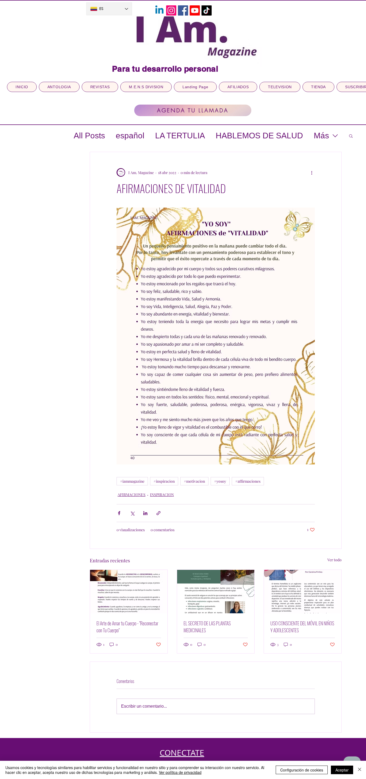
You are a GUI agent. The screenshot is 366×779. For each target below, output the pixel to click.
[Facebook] (183, 10)
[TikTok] (206, 10)
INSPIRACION (162, 494)
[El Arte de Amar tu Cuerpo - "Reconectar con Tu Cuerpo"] (128, 591)
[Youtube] (195, 10)
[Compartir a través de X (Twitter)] (132, 513)
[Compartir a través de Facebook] (119, 513)
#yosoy (220, 481)
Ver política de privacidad (180, 772)
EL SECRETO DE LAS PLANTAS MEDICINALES (207, 627)
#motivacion (194, 481)
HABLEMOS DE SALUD (259, 135)
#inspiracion (164, 481)
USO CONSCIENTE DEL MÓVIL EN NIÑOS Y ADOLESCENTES (302, 627)
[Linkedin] (159, 10)
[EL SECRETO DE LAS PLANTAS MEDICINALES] (216, 591)
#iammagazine (132, 481)
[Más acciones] (311, 172)
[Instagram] (171, 10)
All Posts (89, 135)
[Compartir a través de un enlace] (158, 513)
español (130, 135)
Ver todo (334, 559)
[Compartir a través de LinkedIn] (145, 513)
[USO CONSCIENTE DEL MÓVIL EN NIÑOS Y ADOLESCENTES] (302, 591)
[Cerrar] (359, 770)
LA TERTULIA (180, 135)
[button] (350, 136)
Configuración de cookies (301, 770)
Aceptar (342, 770)
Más (321, 135)
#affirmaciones (247, 481)
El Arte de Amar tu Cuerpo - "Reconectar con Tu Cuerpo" (127, 627)
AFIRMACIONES (131, 494)
